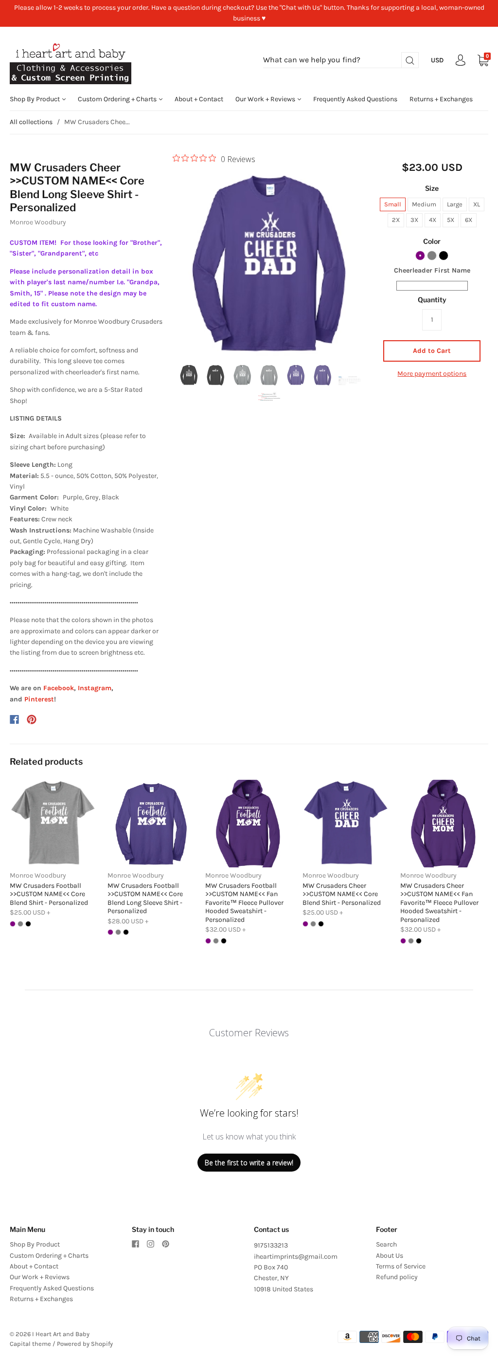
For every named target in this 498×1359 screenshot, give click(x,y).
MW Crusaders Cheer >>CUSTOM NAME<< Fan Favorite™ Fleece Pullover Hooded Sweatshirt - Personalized (439, 903)
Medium (424, 204)
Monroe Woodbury (38, 222)
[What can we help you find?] (341, 60)
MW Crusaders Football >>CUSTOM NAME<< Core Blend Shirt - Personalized (49, 894)
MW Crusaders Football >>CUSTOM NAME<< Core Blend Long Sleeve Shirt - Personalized (145, 899)
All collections (31, 122)
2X (396, 219)
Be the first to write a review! (249, 1162)
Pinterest (39, 699)
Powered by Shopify (85, 1343)
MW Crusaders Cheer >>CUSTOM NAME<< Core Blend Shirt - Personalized (341, 894)
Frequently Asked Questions (355, 99)
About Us (389, 1255)
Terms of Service (401, 1266)
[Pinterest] (31, 719)
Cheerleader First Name (432, 270)
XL (476, 204)
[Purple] (420, 255)
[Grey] (432, 255)
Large (454, 204)
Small (392, 204)
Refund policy (397, 1277)
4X (432, 219)
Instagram (94, 688)
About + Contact (199, 99)
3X (414, 219)
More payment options (431, 373)
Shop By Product (35, 99)
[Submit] (410, 60)
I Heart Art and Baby (60, 1334)
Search (386, 1244)
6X (468, 219)
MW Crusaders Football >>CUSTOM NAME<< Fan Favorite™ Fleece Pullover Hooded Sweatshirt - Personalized (244, 903)
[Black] (443, 255)
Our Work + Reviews (266, 99)
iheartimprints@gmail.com (296, 1256)
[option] (270, 262)
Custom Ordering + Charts (118, 99)
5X (450, 219)
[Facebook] (14, 719)
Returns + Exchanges (441, 99)
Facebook (58, 688)
